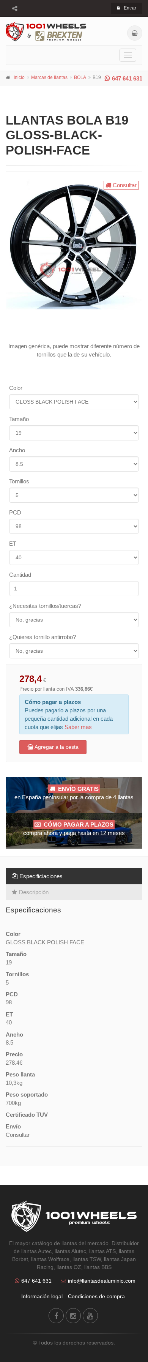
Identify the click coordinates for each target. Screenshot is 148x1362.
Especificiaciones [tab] (41, 876)
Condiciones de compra (96, 1296)
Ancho (17, 450)
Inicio (19, 77)
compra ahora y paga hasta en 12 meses (74, 828)
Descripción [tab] (34, 892)
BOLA (80, 77)
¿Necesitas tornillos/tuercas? (45, 606)
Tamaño (19, 419)
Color (15, 388)
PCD (15, 512)
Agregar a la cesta (56, 747)
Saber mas (78, 727)
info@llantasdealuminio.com (101, 1281)
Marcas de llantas (49, 77)
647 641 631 (127, 78)
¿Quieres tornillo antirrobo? (42, 637)
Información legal (42, 1296)
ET (12, 543)
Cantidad (20, 574)
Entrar (130, 8)
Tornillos (19, 481)
